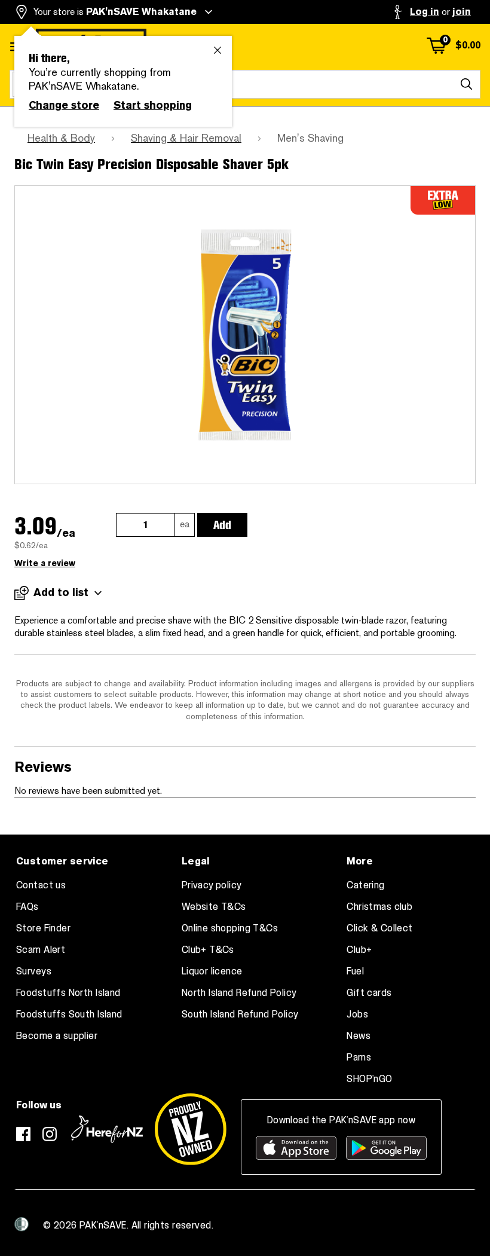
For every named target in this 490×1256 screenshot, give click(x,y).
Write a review (44, 563)
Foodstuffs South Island (69, 1014)
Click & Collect (379, 928)
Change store (64, 105)
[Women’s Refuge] (21, 1224)
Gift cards (369, 993)
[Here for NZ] (107, 1129)
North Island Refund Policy (239, 993)
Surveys (33, 971)
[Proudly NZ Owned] (190, 1129)
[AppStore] (296, 1148)
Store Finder (43, 928)
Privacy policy (212, 885)
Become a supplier (56, 1036)
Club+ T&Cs (208, 950)
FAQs (27, 907)
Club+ (359, 950)
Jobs (357, 1014)
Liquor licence (212, 971)
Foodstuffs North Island (68, 993)
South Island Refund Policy (240, 1014)
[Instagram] (49, 1134)
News (358, 1036)
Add (222, 525)
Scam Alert (40, 950)
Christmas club (379, 907)
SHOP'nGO (369, 1079)
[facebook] (23, 1134)
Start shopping (153, 105)
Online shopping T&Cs (230, 928)
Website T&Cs (214, 907)
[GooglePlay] (386, 1148)
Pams (359, 1057)
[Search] (466, 84)
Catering (365, 885)
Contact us (41, 885)
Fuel (355, 971)
